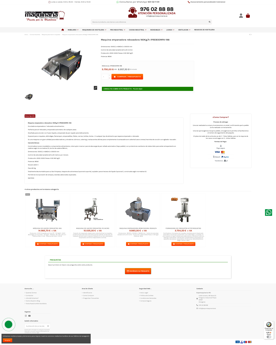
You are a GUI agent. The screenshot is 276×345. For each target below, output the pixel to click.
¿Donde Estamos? (32, 298)
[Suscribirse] (48, 326)
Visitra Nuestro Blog (33, 301)
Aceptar (7, 340)
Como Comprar (88, 295)
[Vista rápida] (50, 225)
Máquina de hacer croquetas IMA (47, 228)
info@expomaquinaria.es (207, 308)
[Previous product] (249, 35)
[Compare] (47, 225)
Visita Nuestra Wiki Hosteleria (36, 304)
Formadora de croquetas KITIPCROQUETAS (183, 228)
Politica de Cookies (146, 295)
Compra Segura (145, 301)
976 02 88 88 (203, 305)
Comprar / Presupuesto (129, 77)
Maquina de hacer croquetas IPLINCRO (92, 228)
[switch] (269, 337)
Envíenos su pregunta (139, 271)
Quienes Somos (31, 293)
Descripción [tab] (30, 116)
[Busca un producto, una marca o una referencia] (209, 21)
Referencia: (106, 66)
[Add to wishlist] (44, 225)
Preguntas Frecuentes (91, 298)
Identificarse (87, 293)
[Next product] (250, 35)
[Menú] (272, 322)
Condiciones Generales (148, 298)
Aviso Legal (144, 293)
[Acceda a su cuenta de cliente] (241, 15)
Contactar (29, 295)
